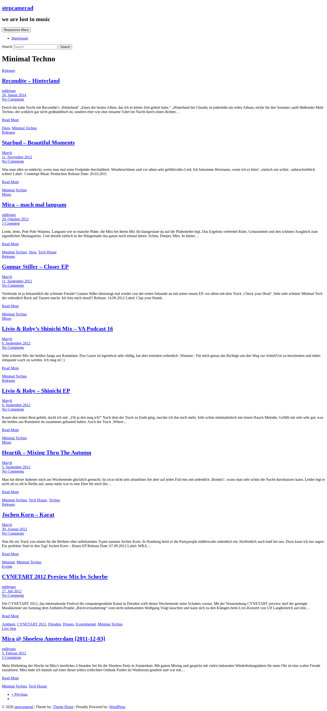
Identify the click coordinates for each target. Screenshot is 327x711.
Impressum (19, 38)
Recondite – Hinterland (31, 81)
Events (7, 566)
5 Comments (11, 657)
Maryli (7, 153)
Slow (32, 252)
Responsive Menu (16, 30)
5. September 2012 (16, 467)
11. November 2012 (17, 157)
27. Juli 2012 (12, 591)
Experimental (86, 624)
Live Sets (9, 628)
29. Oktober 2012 (15, 219)
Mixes (6, 194)
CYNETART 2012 (31, 624)
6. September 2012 (16, 343)
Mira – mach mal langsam (34, 204)
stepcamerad (17, 8)
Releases (8, 71)
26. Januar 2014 (14, 95)
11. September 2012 (17, 281)
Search (7, 47)
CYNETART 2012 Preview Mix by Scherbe (55, 576)
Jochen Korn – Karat (28, 514)
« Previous (19, 694)
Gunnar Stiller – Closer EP (35, 267)
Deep (6, 128)
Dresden (54, 624)
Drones (68, 624)
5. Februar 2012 (14, 653)
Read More (10, 120)
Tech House (47, 252)
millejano (9, 91)
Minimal (8, 562)
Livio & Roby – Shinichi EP (36, 391)
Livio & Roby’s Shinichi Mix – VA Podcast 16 (57, 329)
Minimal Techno (24, 128)
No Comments (13, 99)
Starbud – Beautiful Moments (38, 142)
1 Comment (11, 223)
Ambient (8, 624)
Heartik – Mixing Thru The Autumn (46, 452)
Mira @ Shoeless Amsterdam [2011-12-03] (53, 639)
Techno (54, 500)
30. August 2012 (14, 529)
